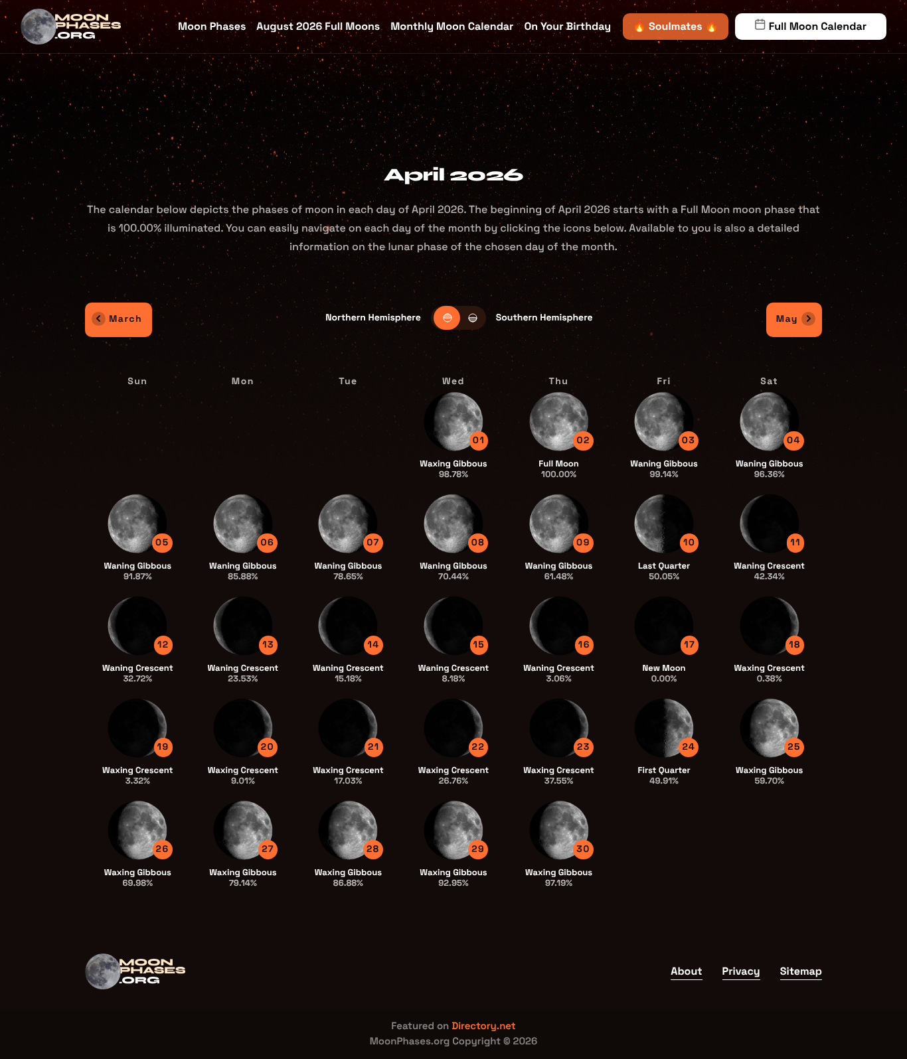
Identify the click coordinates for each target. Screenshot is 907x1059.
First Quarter (664, 775)
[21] (348, 727)
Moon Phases (212, 26)
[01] (453, 421)
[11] (769, 523)
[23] (559, 727)
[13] (243, 625)
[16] (559, 625)
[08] (453, 523)
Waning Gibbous (664, 469)
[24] (664, 727)
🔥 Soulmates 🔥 (675, 26)
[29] (453, 829)
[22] (453, 727)
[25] (769, 727)
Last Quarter (664, 571)
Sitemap (801, 971)
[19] (137, 727)
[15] (453, 625)
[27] (243, 829)
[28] (348, 829)
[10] (664, 523)
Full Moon (558, 469)
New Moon (664, 673)
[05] (137, 523)
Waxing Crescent (769, 673)
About (686, 971)
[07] (348, 523)
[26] (137, 829)
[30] (559, 829)
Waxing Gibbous (453, 469)
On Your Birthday (567, 26)
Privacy (741, 971)
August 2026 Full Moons (318, 26)
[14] (348, 625)
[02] (559, 421)
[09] (559, 523)
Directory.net (484, 1026)
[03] (664, 421)
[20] (243, 727)
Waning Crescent (769, 571)
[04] (769, 421)
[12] (137, 625)
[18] (769, 625)
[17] (664, 625)
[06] (243, 523)
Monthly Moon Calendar (451, 26)
